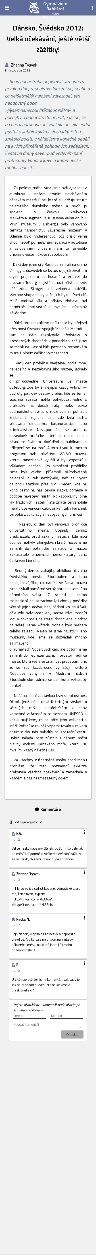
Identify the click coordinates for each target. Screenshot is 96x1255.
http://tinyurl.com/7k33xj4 (33, 904)
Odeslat (72, 1034)
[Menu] (7, 7)
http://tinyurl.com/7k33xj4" (32, 899)
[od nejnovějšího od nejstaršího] (26, 822)
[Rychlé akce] (92, 7)
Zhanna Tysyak (23, 65)
